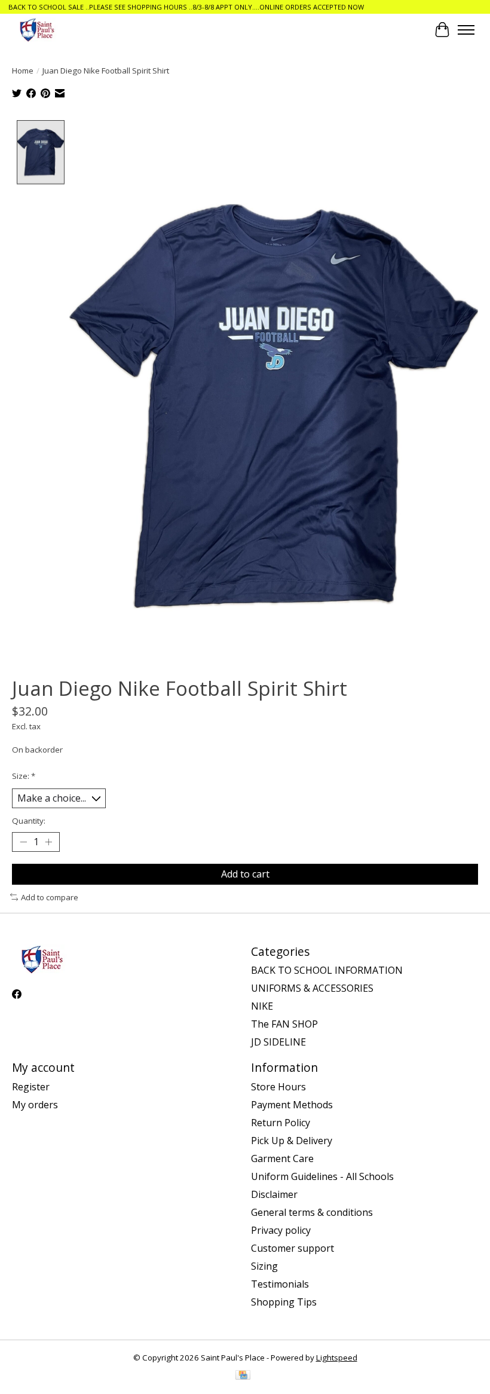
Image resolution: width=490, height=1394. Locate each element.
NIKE (262, 1006)
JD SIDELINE (278, 1041)
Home (22, 70)
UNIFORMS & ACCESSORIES (312, 988)
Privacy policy (281, 1230)
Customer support (292, 1248)
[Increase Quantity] (48, 842)
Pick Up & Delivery (291, 1140)
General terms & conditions (312, 1212)
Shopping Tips (284, 1302)
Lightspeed (336, 1357)
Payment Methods (292, 1104)
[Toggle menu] (466, 30)
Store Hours (278, 1086)
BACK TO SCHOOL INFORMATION (327, 970)
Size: (23, 776)
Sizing (264, 1266)
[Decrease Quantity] (23, 842)
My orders (35, 1104)
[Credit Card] (242, 1376)
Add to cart (245, 874)
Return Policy (280, 1122)
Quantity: (28, 820)
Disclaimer (274, 1194)
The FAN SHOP (284, 1024)
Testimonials (280, 1284)
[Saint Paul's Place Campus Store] (37, 29)
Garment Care (282, 1158)
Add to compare (49, 897)
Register (31, 1086)
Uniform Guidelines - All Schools (322, 1176)
